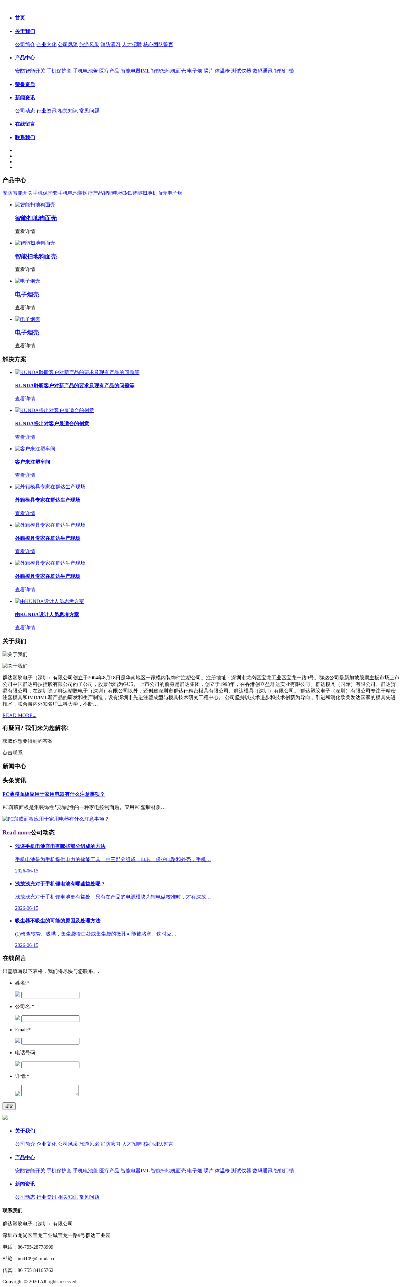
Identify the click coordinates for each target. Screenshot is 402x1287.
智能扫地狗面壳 (36, 218)
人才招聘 (132, 44)
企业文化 (46, 44)
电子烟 (194, 70)
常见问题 (89, 110)
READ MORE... (19, 715)
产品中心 (25, 57)
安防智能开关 (30, 70)
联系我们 (25, 137)
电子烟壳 (27, 294)
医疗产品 (109, 70)
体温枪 (222, 70)
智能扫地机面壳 (168, 70)
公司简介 (25, 44)
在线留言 (25, 124)
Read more (17, 832)
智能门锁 (284, 70)
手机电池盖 (85, 70)
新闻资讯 (25, 97)
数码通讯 (263, 70)
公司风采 (68, 44)
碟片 (209, 70)
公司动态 (25, 110)
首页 (20, 17)
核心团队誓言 (158, 44)
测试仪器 (241, 70)
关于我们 (25, 31)
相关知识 (68, 110)
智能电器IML (135, 70)
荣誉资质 (25, 84)
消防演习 (110, 44)
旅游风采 (89, 44)
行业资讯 (46, 110)
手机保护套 (59, 70)
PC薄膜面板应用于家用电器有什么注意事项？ (54, 794)
